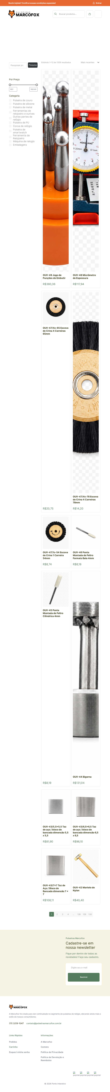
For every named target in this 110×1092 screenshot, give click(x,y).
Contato (45, 1047)
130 (90, 914)
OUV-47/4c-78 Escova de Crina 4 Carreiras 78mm (85, 499)
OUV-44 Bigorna (82, 776)
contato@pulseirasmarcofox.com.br (43, 1023)
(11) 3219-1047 (16, 1023)
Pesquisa (33, 65)
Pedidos (13, 1042)
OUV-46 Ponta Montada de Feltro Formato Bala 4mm (83, 555)
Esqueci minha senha (19, 1052)
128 (79, 914)
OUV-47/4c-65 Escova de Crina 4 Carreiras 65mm (55, 331)
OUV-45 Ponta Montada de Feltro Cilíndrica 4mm (53, 613)
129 (84, 914)
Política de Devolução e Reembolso (52, 1059)
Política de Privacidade (52, 1052)
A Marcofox (46, 1042)
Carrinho (13, 1047)
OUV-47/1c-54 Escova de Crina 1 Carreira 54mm (55, 555)
